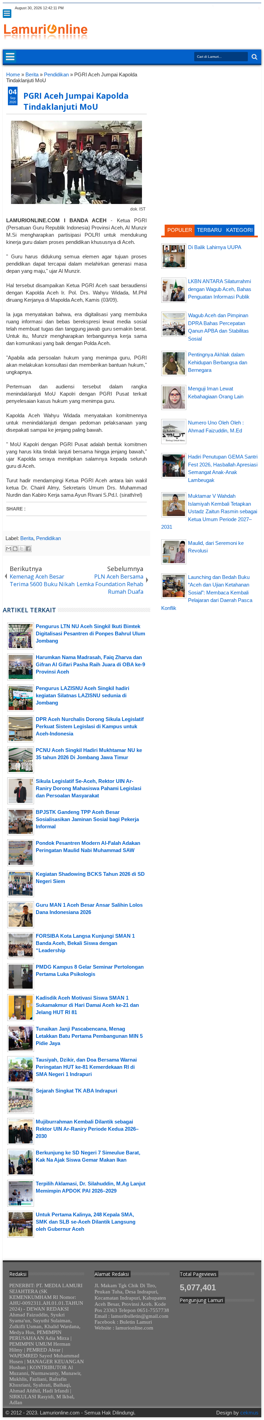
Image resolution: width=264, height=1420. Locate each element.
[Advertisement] (209, 114)
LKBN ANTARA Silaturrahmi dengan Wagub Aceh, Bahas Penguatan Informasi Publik (219, 289)
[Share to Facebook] (28, 548)
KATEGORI (239, 230)
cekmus (249, 1413)
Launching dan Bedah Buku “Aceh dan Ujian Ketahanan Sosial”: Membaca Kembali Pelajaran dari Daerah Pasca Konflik (206, 592)
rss (230, 8)
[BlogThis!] (15, 548)
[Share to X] (21, 548)
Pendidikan (48, 538)
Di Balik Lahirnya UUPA (214, 247)
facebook (212, 8)
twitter (203, 8)
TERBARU (209, 230)
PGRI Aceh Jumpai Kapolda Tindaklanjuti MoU (76, 101)
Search (254, 57)
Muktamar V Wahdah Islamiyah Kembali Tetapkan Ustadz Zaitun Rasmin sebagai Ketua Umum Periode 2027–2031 (209, 511)
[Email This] (8, 548)
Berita (26, 538)
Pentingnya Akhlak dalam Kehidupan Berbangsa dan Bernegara (217, 362)
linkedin (238, 8)
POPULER (179, 230)
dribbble (247, 8)
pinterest (256, 8)
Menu (7, 13)
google (221, 8)
